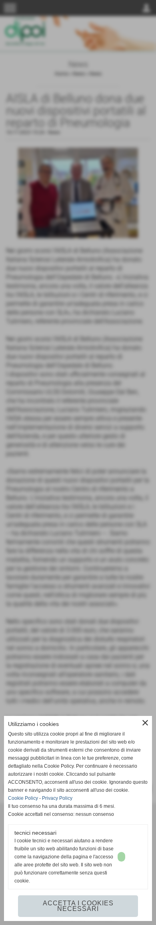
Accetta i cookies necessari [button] (78, 906)
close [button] (145, 723)
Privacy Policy (57, 798)
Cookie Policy (23, 798)
